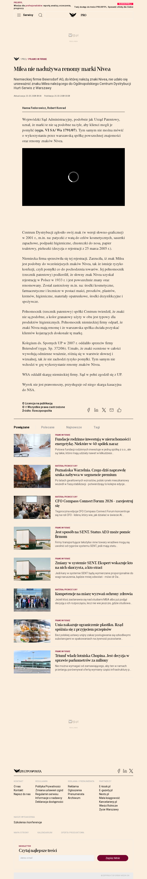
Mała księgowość (109, 797)
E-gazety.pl (106, 790)
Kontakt (18, 790)
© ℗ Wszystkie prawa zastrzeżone (43, 407)
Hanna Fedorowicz (34, 107)
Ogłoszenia (75, 790)
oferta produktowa (72, 832)
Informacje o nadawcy (48, 797)
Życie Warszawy (109, 809)
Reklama (73, 786)
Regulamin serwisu (46, 794)
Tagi (97, 427)
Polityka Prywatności (47, 786)
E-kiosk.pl (104, 786)
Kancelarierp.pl (108, 801)
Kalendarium (45, 832)
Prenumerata (76, 794)
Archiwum (74, 797)
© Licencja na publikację (37, 403)
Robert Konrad (56, 107)
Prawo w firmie (37, 59)
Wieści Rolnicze (108, 805)
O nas (17, 786)
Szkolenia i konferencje (28, 822)
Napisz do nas (22, 794)
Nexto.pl (104, 794)
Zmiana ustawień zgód (49, 790)
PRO (83, 15)
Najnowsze (74, 427)
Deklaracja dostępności (49, 801)
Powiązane (21, 427)
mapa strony (21, 832)
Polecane (48, 427)
